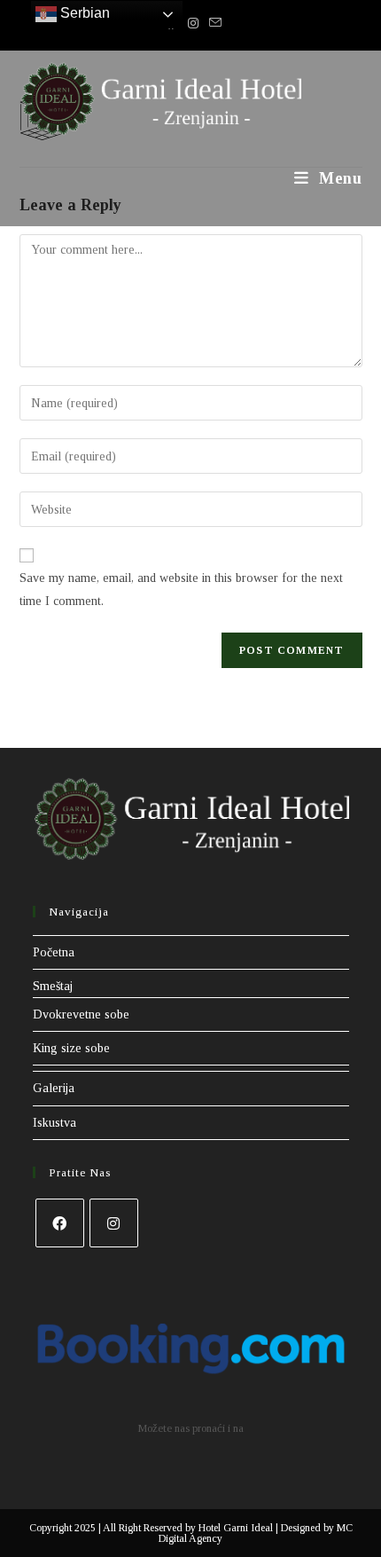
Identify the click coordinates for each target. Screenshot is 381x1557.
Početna (53, 952)
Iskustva (54, 1122)
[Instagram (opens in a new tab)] (193, 24)
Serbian (83, 12)
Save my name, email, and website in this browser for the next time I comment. (181, 589)
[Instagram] (113, 1223)
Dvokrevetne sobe (81, 1014)
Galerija (53, 1088)
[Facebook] (59, 1223)
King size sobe (71, 1048)
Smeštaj (53, 986)
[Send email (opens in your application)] (213, 24)
